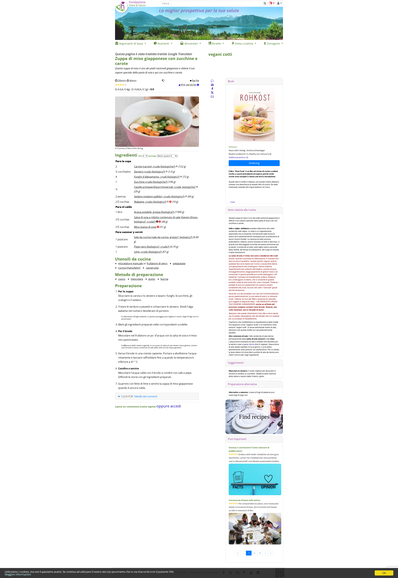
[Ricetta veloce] (121, 85)
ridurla (251, 344)
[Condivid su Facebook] (212, 88)
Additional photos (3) (238, 157)
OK (384, 573)
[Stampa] (212, 84)
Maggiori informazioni (18, 574)
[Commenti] (212, 80)
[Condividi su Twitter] (212, 92)
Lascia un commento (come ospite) (135, 406)
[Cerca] (265, 3)
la (242, 344)
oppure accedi (168, 406)
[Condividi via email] (212, 96)
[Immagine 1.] (157, 134)
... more (232, 202)
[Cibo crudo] (254, 114)
